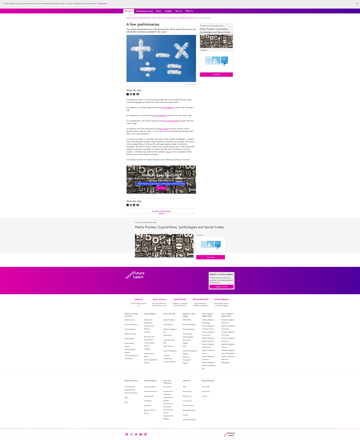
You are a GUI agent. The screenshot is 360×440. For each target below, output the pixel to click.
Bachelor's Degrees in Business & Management (228, 359)
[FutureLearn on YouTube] (140, 434)
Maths (154, 18)
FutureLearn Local (144, 11)
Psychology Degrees (189, 324)
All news (129, 11)
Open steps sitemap (189, 419)
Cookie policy (187, 401)
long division (164, 128)
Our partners (167, 387)
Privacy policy (187, 391)
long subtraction (160, 115)
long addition (168, 107)
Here (168, 152)
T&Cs (184, 387)
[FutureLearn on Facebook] (127, 434)
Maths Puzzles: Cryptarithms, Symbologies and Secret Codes (177, 18)
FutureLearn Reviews (150, 391)
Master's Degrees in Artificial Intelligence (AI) (208, 366)
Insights (168, 11)
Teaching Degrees (188, 329)
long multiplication (171, 121)
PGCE (184, 346)
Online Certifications (131, 324)
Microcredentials (130, 329)
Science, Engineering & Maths (141, 18)
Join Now (216, 74)
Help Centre (206, 391)
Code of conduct (188, 405)
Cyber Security (168, 346)
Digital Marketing (169, 320)
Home (128, 18)
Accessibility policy (189, 410)
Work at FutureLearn (131, 393)
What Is (189, 11)
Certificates (148, 401)
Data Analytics (168, 324)
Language (147, 349)
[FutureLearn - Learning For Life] (229, 434)
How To (178, 11)
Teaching (147, 332)
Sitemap (185, 415)
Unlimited (147, 405)
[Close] (357, 3)
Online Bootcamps (130, 334)
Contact (204, 396)
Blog (126, 402)
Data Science (167, 335)
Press (158, 11)
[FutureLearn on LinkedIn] (145, 434)
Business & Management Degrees (187, 360)
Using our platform (150, 387)
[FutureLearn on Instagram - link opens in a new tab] (131, 434)
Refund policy (187, 396)
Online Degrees (129, 339)
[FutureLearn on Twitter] (136, 434)
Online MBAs (187, 320)
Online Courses (129, 320)
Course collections (169, 361)
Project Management (170, 351)
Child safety (206, 387)
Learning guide (148, 396)
